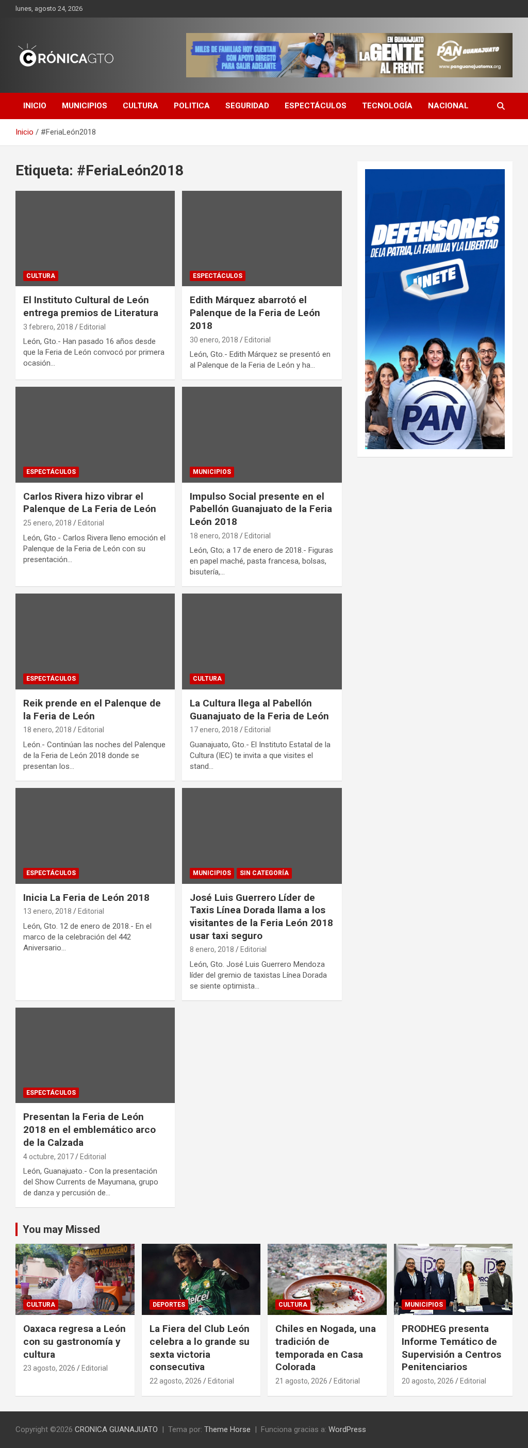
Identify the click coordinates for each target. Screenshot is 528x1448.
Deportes (169, 1304)
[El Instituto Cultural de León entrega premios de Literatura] (95, 238)
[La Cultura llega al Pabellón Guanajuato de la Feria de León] (262, 642)
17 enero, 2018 (214, 730)
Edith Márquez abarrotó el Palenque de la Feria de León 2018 (255, 312)
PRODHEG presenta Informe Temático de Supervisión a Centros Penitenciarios (451, 1348)
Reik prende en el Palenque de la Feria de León (92, 709)
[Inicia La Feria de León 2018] (95, 835)
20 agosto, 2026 (428, 1381)
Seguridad (247, 105)
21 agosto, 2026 (301, 1381)
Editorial (92, 327)
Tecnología (387, 105)
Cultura (140, 105)
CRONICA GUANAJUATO (116, 1429)
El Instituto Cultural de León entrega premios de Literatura (90, 306)
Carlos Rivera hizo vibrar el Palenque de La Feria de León (89, 502)
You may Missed (61, 1229)
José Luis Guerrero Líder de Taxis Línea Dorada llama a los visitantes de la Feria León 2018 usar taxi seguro (261, 917)
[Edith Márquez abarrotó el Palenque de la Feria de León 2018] (262, 238)
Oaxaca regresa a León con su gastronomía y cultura (74, 1341)
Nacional (448, 105)
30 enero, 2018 (214, 340)
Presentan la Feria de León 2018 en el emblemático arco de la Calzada (89, 1129)
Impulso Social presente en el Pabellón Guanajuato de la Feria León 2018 (261, 509)
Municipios (84, 105)
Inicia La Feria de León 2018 (86, 897)
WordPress (347, 1429)
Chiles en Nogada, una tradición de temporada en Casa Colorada (325, 1348)
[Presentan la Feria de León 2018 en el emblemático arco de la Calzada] (95, 1055)
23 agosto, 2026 (49, 1368)
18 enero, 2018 (214, 536)
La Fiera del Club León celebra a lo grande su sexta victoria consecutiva (200, 1348)
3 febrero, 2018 (48, 327)
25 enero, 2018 (47, 523)
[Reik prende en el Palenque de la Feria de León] (95, 642)
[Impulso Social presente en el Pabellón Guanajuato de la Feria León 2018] (262, 435)
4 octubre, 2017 (48, 1157)
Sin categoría (264, 873)
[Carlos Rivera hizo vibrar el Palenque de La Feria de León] (95, 435)
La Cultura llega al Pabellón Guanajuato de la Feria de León (259, 709)
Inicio (34, 105)
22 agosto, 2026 (176, 1381)
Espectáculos (315, 105)
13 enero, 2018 (47, 911)
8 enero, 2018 (212, 949)
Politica (192, 105)
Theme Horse (227, 1429)
